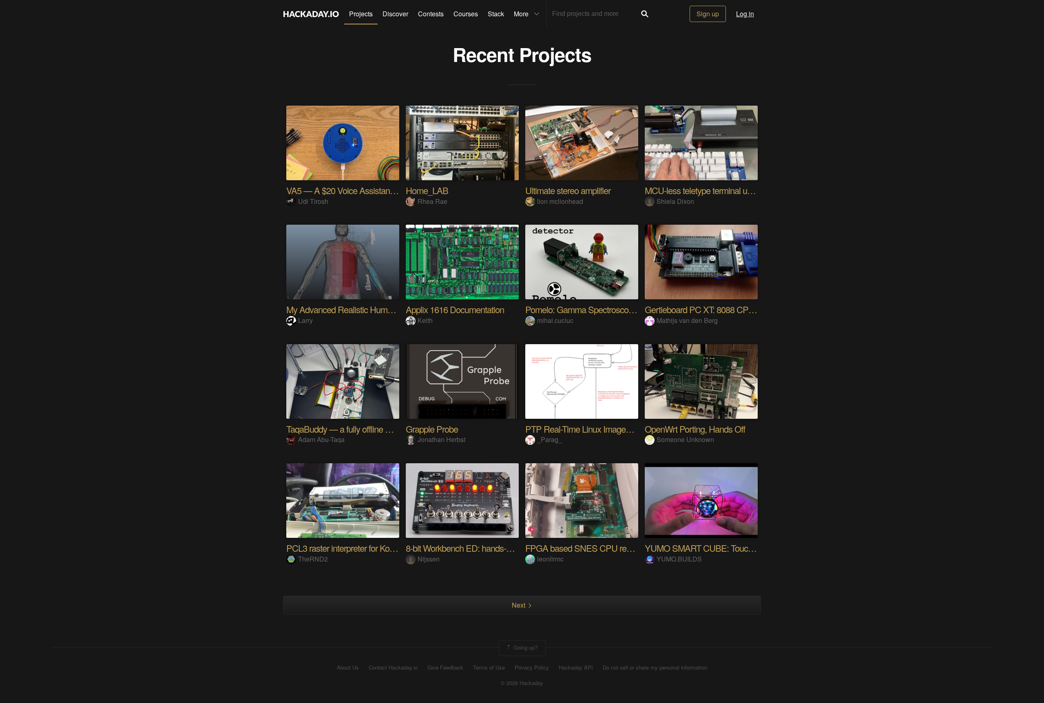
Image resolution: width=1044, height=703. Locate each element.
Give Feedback (445, 667)
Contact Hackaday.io (393, 667)
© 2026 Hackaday (522, 683)
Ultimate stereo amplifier (567, 190)
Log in (745, 13)
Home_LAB (427, 190)
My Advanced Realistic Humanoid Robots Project (374, 309)
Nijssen (429, 559)
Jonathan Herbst (441, 439)
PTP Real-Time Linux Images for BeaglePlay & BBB (617, 428)
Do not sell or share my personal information (655, 667)
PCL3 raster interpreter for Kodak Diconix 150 (366, 548)
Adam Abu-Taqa (321, 439)
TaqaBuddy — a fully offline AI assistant (356, 428)
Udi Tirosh (313, 201)
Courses (465, 13)
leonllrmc (550, 559)
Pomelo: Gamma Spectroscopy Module (595, 309)
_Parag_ (549, 439)
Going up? (524, 647)
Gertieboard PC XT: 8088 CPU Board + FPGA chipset (741, 309)
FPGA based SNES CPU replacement (594, 548)
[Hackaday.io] (311, 14)
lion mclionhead (560, 201)
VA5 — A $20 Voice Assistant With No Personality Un (381, 190)
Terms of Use (489, 667)
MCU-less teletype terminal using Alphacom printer (734, 190)
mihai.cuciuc (555, 320)
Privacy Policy (532, 667)
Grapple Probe (432, 428)
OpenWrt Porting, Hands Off (695, 428)
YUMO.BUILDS (679, 559)
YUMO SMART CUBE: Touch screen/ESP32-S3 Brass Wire (753, 548)
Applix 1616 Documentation (455, 309)
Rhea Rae (432, 201)
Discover (395, 13)
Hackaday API (576, 667)
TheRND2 (313, 559)
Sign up (708, 13)
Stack (496, 13)
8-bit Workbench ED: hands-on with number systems (499, 548)
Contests (431, 13)
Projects (361, 13)
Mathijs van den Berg (687, 320)
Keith (425, 320)
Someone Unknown (685, 439)
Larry (305, 320)
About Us (348, 667)
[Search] (645, 14)
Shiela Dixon (675, 201)
